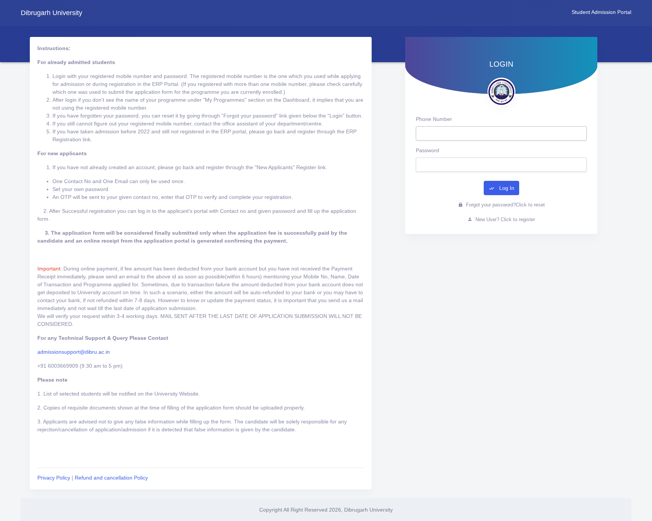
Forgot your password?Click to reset (504, 205)
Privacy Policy (53, 478)
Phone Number (434, 119)
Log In (506, 188)
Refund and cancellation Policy (111, 478)
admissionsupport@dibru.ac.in (73, 352)
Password (427, 150)
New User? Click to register (504, 219)
